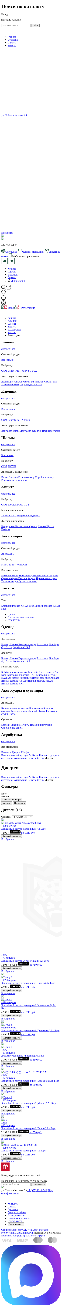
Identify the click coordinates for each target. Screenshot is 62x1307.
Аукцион (12, 274)
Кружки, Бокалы (19, 711)
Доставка (13, 39)
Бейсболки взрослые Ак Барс (17, 672)
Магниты (24, 724)
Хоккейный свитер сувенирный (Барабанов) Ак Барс (30, 1080)
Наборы (5, 529)
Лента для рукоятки (30, 430)
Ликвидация (17, 281)
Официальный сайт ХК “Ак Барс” (19, 1229)
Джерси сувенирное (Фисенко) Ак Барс (22, 1055)
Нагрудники (8, 526)
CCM (4, 420)
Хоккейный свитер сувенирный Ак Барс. (23, 1150)
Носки (14, 575)
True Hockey (21, 370)
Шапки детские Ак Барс (14, 680)
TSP (14, 564)
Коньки (12, 318)
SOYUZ (32, 370)
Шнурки (53, 575)
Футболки (6, 647)
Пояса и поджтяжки (30, 575)
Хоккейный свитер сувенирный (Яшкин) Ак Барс (28, 1128)
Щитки (50, 526)
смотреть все (8, 349)
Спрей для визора (44, 477)
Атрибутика (14, 620)
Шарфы (25, 752)
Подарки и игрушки (41, 724)
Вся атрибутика (36, 758)
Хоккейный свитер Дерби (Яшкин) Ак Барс (25, 960)
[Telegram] (31, 230)
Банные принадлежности (15, 708)
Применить (19, 803)
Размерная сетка (16, 1215)
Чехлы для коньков (33, 381)
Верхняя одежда (27, 644)
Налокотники (22, 526)
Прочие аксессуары (46, 578)
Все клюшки (8, 409)
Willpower (22, 564)
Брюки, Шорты (9, 644)
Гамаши (22, 578)
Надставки (54, 430)
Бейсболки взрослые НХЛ (21, 675)
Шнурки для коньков (31, 384)
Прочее (13, 714)
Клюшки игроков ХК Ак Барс (17, 605)
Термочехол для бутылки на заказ (19, 581)
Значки (15, 724)
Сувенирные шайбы (12, 727)
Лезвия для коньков (11, 381)
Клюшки (12, 320)
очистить (7, 803)
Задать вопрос (16, 1224)
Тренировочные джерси (27, 515)
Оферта (41, 1235)
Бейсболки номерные (19, 677)
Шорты (42, 526)
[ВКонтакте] (29, 115)
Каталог (43, 755)
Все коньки (7, 359)
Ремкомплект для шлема (14, 480)
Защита (12, 326)
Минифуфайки (37, 711)
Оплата (12, 42)
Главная (12, 36)
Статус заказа (15, 1221)
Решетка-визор (26, 477)
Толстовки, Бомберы (48, 644)
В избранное (8, 839)
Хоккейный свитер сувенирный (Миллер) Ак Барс (28, 1103)
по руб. (28, 832)
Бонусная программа (19, 1218)
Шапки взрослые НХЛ (40, 680)
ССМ (4, 370)
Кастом (12, 332)
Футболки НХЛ (21, 647)
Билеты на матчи (23, 1232)
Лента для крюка (10, 430)
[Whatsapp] (31, 175)
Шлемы (12, 323)
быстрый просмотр (12, 836)
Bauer (11, 370)
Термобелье (7, 515)
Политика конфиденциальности (18, 1235)
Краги (34, 526)
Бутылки (6, 575)
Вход (11, 307)
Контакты (13, 1203)
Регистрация (28, 307)
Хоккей (12, 268)
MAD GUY (23, 504)
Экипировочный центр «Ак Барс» (20, 755)
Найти (35, 25)
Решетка (13, 477)
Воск (45, 430)
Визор (4, 477)
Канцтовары (36, 708)
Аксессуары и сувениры (21, 617)
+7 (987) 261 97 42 (37, 1190)
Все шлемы (7, 455)
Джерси (16, 752)
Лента (44, 575)
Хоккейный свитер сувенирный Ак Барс (23, 828)
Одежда (12, 271)
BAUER (12, 504)
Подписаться (39, 1184)
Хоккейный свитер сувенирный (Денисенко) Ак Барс (30, 1030)
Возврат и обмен (17, 1212)
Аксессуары (14, 329)
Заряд (27, 420)
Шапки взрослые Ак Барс (45, 677)
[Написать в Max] (31, 1304)
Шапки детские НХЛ (12, 683)
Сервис (12, 277)
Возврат (12, 45)
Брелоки (5, 724)
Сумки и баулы (9, 578)
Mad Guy (6, 564)
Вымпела (6, 752)
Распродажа (14, 335)
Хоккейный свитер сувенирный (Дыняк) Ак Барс (28, 983)
